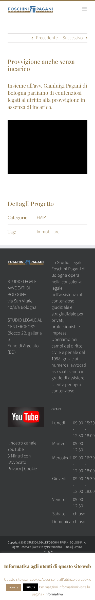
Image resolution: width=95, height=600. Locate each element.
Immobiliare (48, 232)
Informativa (54, 594)
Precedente (47, 38)
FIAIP (41, 217)
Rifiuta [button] (30, 587)
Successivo (73, 38)
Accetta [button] (13, 587)
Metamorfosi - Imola (59, 547)
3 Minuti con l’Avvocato (19, 459)
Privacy (14, 469)
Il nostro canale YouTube (22, 446)
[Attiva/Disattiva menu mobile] (84, 8)
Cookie (30, 469)
